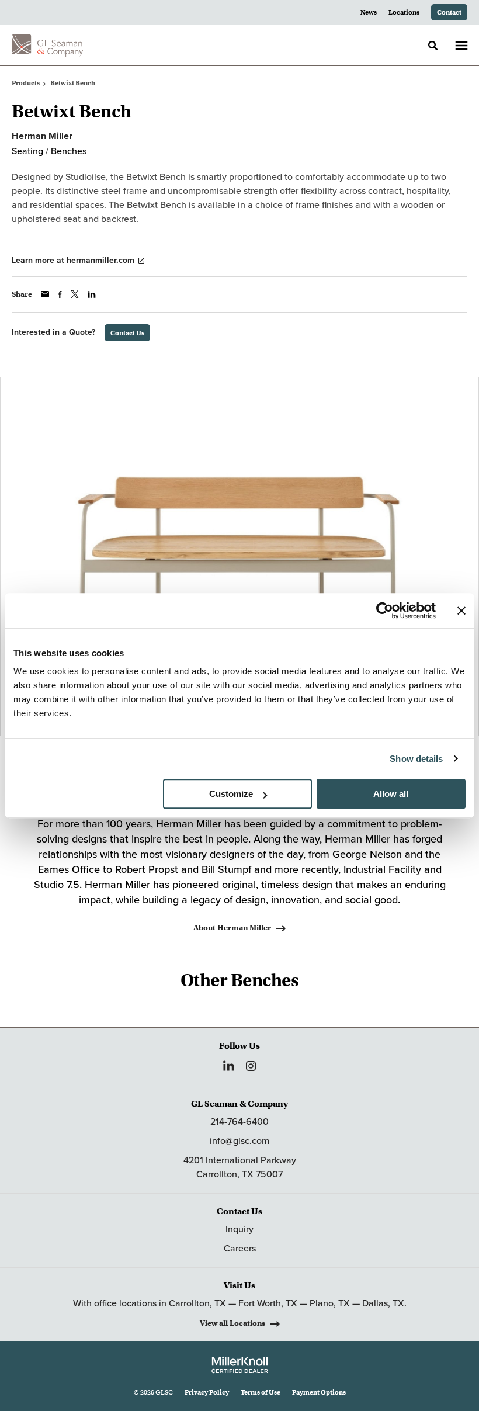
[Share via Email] (45, 294)
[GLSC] (47, 45)
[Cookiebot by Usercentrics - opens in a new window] (385, 610)
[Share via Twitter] (75, 294)
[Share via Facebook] (60, 294)
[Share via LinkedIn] (92, 294)
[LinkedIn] (228, 1065)
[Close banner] (461, 610)
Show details (416, 759)
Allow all (390, 794)
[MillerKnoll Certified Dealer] (239, 1365)
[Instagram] (251, 1066)
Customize (231, 794)
